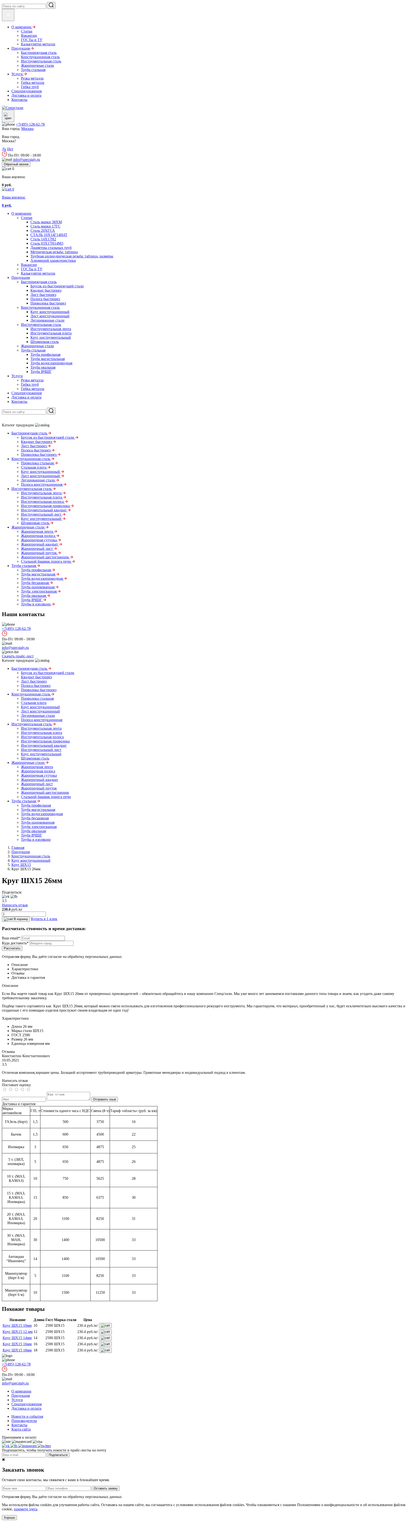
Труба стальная (33, 350)
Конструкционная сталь (40, 307)
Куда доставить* (15, 943)
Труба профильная (45, 354)
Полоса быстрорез (45, 299)
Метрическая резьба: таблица (54, 252)
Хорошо (9, 1517)
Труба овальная (42, 367)
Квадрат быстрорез (45, 290)
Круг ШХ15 (21, 865)
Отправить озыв (104, 1099)
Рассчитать (12, 948)
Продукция (20, 278)
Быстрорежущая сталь (39, 282)
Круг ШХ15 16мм (17, 1344)
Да (4, 149)
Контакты (19, 402)
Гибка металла (32, 389)
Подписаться (58, 1455)
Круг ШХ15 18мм (17, 1350)
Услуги (17, 376)
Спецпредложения (26, 393)
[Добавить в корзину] (105, 1325)
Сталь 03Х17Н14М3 (46, 243)
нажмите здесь (25, 1509)
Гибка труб (30, 384)
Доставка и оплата (26, 397)
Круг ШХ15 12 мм (18, 1332)
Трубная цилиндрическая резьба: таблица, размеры (71, 256)
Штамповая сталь (44, 342)
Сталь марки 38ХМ (46, 222)
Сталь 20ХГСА (42, 230)
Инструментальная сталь (41, 325)
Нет (10, 149)
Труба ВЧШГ (41, 372)
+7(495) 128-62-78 (30, 124)
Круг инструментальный (50, 337)
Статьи (26, 218)
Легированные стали (47, 320)
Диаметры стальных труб (51, 248)
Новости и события (27, 1416)
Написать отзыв (15, 905)
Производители (24, 1421)
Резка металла (32, 380)
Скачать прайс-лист (18, 656)
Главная (17, 848)
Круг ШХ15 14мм (17, 1338)
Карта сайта (21, 1429)
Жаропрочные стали (37, 346)
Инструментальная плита (51, 333)
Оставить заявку (106, 1488)
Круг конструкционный (49, 312)
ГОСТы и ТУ (31, 269)
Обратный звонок (16, 164)
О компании (21, 213)
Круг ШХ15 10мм (17, 1325)
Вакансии (29, 265)
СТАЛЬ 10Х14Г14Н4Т (48, 235)
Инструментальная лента (50, 329)
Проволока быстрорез (48, 303)
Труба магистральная (47, 359)
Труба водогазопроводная (51, 363)
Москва (27, 129)
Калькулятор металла (38, 273)
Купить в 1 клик (44, 919)
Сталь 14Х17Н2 (43, 239)
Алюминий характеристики (53, 260)
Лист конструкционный (49, 316)
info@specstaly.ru (26, 159)
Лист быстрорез (43, 295)
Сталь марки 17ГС (45, 226)
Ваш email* (11, 938)
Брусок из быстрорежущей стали (57, 286)
